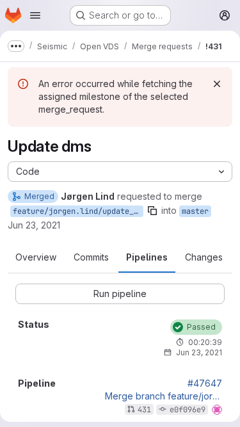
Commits (91, 257)
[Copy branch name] (152, 210)
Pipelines (147, 257)
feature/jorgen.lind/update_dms (78, 211)
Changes (204, 257)
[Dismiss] (217, 84)
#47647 (205, 383)
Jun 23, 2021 (34, 225)
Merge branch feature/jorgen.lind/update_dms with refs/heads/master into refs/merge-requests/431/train (163, 396)
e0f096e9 (187, 410)
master (195, 211)
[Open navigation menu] (35, 15)
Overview (35, 257)
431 (144, 410)
